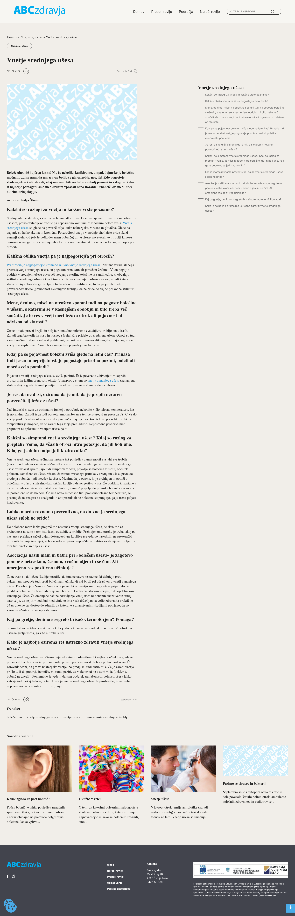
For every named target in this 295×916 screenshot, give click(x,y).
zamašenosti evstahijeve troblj (106, 717)
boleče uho (14, 717)
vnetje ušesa (71, 717)
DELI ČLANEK (13, 71)
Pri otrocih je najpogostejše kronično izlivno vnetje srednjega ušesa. (54, 264)
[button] (290, 908)
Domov (12, 37)
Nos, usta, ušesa (31, 37)
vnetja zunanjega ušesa (103, 380)
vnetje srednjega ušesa (42, 717)
